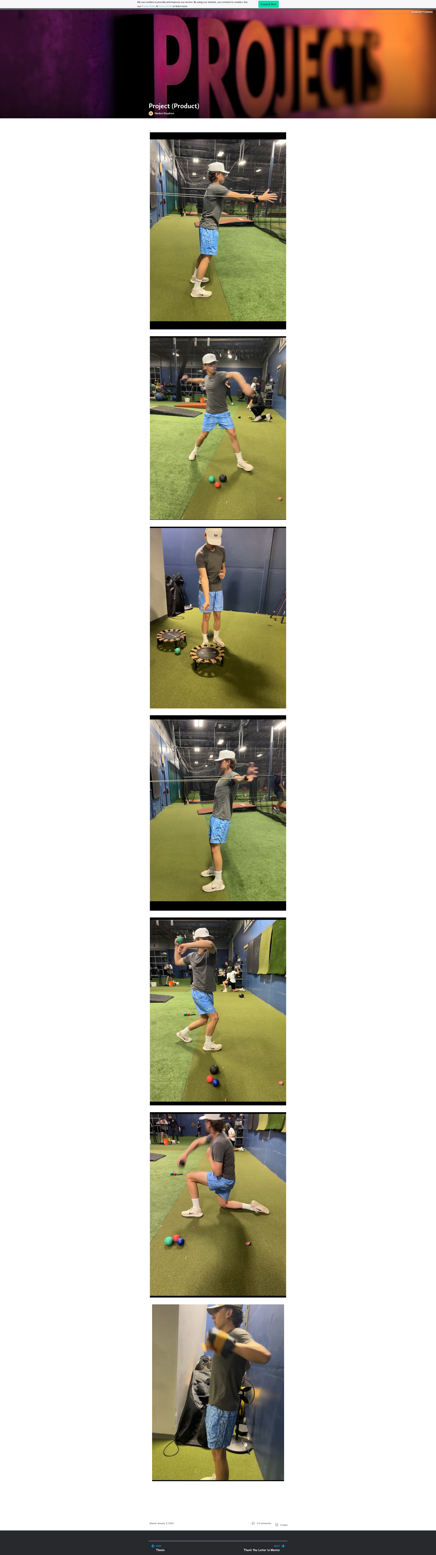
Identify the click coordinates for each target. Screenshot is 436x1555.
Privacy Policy (149, 6)
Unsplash (428, 12)
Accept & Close (268, 4)
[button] (253, 1523)
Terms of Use (165, 6)
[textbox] (218, 814)
